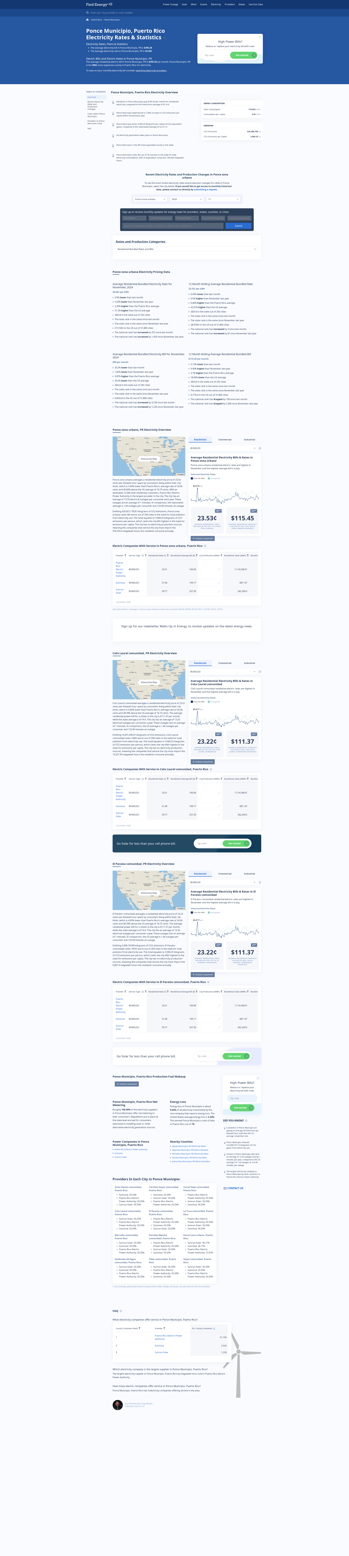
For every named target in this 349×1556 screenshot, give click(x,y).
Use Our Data (256, 4)
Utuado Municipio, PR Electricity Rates (189, 1157)
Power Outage (170, 4)
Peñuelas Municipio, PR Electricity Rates (190, 1153)
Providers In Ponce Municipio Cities (96, 122)
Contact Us (235, 1188)
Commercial (224, 439)
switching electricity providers (151, 70)
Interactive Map (149, 458)
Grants (203, 4)
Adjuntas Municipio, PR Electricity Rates (190, 1150)
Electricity (216, 4)
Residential (200, 439)
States (242, 4)
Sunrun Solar (121, 1157)
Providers (230, 4)
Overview (92, 97)
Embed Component (204, 538)
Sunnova (120, 582)
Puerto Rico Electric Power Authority (121, 569)
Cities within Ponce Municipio (96, 115)
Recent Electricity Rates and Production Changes (95, 106)
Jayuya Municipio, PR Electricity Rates (189, 1146)
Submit (238, 225)
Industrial (249, 439)
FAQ (89, 128)
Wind (193, 4)
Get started (242, 55)
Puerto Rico (96, 19)
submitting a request (205, 189)
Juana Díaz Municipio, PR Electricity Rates (191, 1161)
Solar (184, 4)
